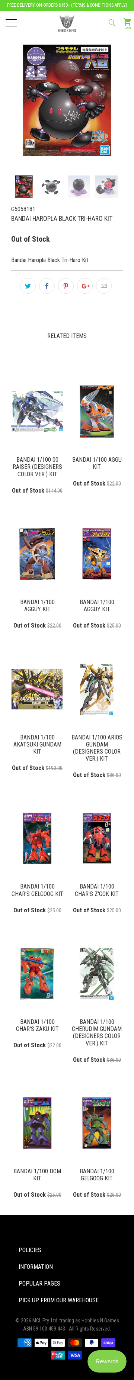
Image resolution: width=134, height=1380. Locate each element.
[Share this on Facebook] (47, 286)
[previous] (29, 88)
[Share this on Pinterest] (66, 286)
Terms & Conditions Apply (99, 5)
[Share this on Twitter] (28, 286)
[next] (104, 88)
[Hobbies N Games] (67, 22)
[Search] (111, 23)
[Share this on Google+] (85, 286)
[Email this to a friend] (104, 286)
